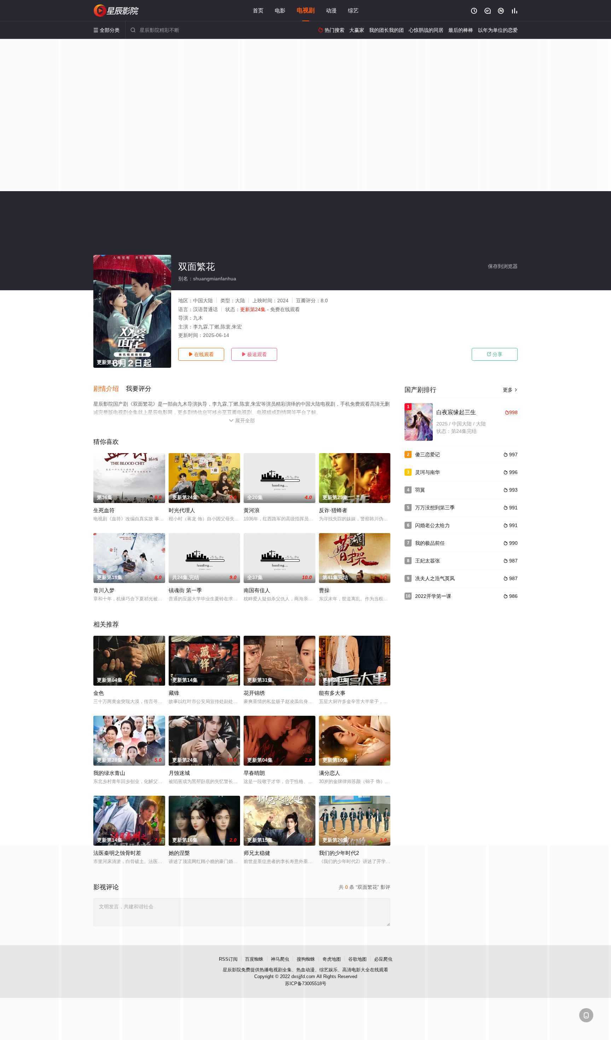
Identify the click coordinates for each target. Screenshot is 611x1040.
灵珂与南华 (427, 472)
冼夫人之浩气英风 (435, 578)
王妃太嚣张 (427, 561)
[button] (109, 389)
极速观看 (254, 354)
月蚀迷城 (179, 773)
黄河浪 (252, 510)
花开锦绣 (254, 693)
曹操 (324, 590)
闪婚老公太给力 (432, 525)
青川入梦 (104, 590)
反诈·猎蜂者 (333, 510)
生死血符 (104, 510)
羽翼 (420, 490)
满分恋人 (329, 773)
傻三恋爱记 (427, 454)
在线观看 (201, 354)
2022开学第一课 (433, 596)
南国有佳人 (257, 590)
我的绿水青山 (109, 773)
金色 (98, 693)
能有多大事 (332, 693)
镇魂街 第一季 (185, 590)
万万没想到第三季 (435, 507)
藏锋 (174, 693)
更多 (510, 390)
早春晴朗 (254, 773)
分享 (494, 354)
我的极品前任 (430, 543)
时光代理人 (182, 510)
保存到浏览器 (503, 266)
